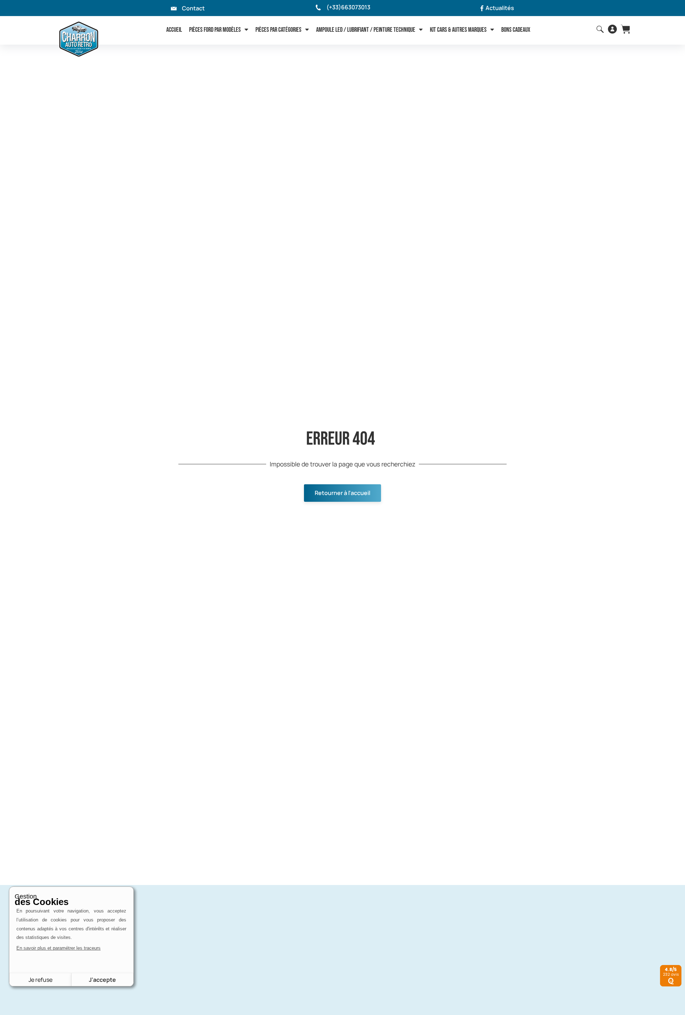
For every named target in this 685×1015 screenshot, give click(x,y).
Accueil (174, 30)
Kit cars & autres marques (458, 30)
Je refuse (40, 980)
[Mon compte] (612, 29)
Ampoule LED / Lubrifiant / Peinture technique (365, 30)
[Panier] (625, 29)
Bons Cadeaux (515, 30)
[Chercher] (600, 29)
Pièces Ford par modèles (215, 30)
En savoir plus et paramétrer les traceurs (58, 948)
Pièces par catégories (278, 30)
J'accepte (102, 980)
